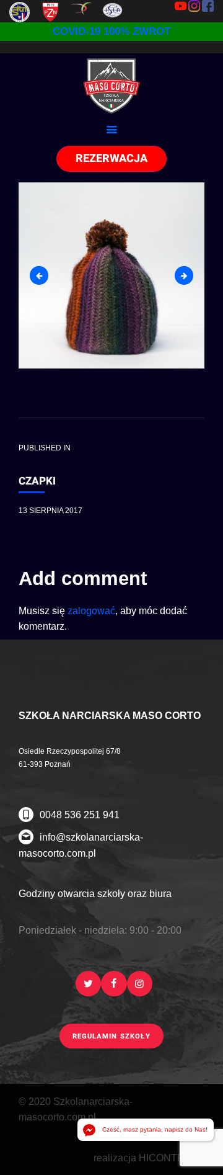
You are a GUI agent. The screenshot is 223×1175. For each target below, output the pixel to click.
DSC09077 (43, 275)
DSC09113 (188, 275)
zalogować (91, 610)
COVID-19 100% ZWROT (111, 31)
